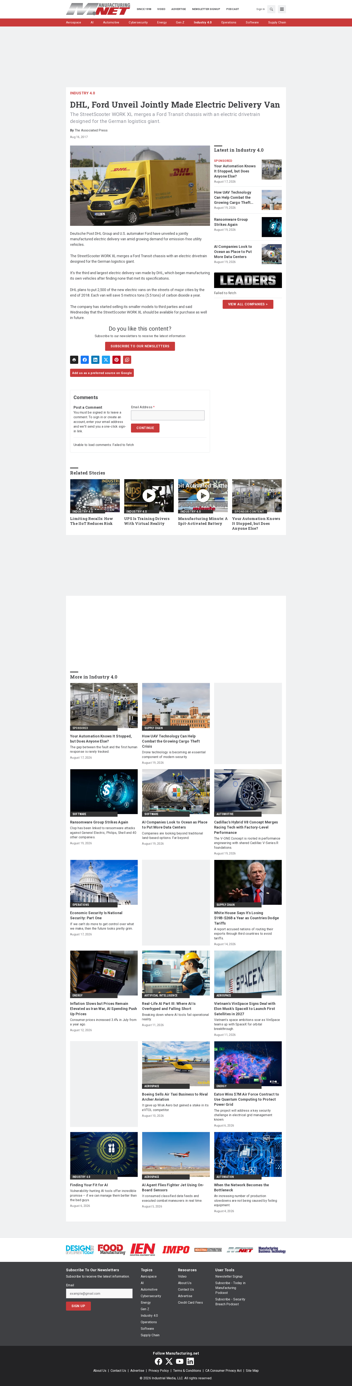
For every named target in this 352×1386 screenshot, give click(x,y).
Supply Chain (153, 728)
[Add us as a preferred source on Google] (127, 360)
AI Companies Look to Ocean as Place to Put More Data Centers (233, 251)
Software (79, 814)
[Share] (85, 360)
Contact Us (118, 1371)
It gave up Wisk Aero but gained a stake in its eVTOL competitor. (175, 1107)
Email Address (143, 407)
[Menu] (282, 9)
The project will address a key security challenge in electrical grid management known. (243, 1115)
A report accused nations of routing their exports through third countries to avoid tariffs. (243, 933)
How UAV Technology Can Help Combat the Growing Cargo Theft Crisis (232, 197)
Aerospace (224, 995)
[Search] (271, 9)
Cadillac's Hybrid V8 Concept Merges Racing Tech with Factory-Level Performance (246, 827)
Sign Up (78, 1306)
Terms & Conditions (187, 1371)
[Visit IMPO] (176, 1249)
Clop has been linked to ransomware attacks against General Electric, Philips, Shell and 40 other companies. (103, 832)
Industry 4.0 (82, 93)
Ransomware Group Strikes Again (231, 222)
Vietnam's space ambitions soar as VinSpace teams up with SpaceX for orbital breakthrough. (247, 1024)
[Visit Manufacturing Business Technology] (272, 1249)
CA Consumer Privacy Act (223, 1371)
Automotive (225, 814)
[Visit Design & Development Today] (80, 1249)
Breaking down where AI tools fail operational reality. (175, 1017)
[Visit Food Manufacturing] (112, 1249)
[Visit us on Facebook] (158, 1361)
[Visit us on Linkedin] (190, 1361)
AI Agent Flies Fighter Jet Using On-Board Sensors (173, 1187)
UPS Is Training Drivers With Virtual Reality (146, 521)
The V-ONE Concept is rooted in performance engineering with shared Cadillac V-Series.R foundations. (247, 843)
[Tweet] (106, 360)
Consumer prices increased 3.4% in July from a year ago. (103, 1022)
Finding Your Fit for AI (89, 1185)
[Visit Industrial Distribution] (208, 1249)
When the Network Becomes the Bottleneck (241, 1187)
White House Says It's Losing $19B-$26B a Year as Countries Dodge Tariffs (246, 918)
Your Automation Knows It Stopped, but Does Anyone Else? (235, 171)
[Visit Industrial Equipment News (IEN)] (142, 1249)
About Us (99, 1371)
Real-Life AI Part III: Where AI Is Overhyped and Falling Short (169, 1006)
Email (70, 1285)
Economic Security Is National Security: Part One (96, 915)
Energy (77, 995)
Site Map (252, 1371)
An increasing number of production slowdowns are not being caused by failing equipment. (245, 1200)
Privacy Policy (158, 1371)
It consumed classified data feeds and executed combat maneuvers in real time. (172, 1198)
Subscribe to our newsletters (140, 346)
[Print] (74, 360)
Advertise (137, 1371)
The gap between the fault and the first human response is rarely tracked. (103, 749)
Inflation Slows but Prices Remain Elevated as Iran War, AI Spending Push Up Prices (103, 1008)
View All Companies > (248, 304)
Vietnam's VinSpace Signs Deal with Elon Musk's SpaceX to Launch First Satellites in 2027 (245, 1008)
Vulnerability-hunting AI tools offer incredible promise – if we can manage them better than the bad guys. (103, 1195)
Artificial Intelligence (160, 995)
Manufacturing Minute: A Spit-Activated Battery (203, 521)
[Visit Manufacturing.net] (240, 1249)
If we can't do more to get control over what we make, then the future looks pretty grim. (102, 926)
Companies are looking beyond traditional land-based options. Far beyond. (172, 835)
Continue (145, 428)
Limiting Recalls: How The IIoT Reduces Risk (91, 521)
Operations (81, 904)
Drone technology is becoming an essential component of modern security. (174, 754)
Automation (225, 1177)
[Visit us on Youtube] (179, 1361)
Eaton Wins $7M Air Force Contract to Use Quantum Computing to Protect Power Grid (246, 1099)
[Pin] (116, 360)
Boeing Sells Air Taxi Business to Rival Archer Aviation (175, 1096)
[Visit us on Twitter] (169, 1361)
